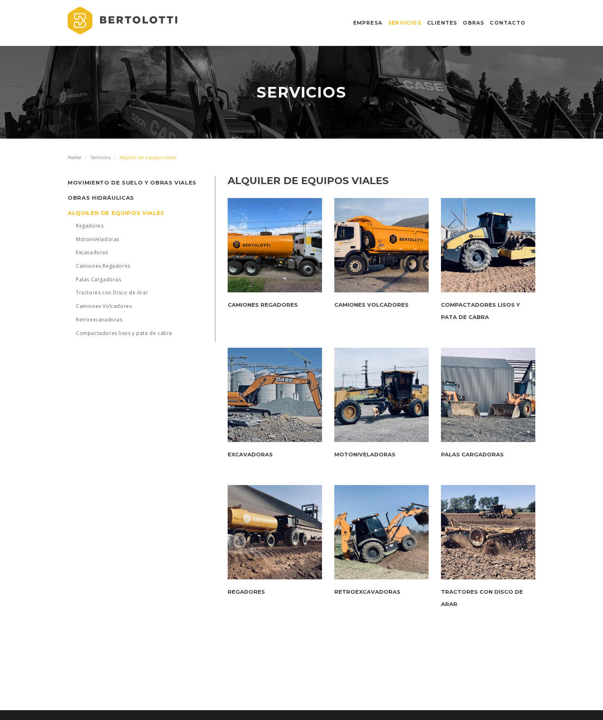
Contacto (507, 23)
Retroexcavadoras (99, 319)
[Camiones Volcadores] (381, 245)
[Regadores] (275, 532)
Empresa (367, 23)
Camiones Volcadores (104, 306)
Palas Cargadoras (98, 279)
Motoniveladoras (97, 239)
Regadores (89, 225)
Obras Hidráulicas (101, 197)
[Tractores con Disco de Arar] (488, 532)
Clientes (442, 23)
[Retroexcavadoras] (381, 532)
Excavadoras (92, 252)
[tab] (141, 182)
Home (74, 157)
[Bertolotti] (122, 20)
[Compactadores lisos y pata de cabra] (488, 245)
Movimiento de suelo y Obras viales (132, 182)
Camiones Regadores (103, 265)
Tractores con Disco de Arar (112, 292)
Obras (473, 23)
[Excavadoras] (275, 395)
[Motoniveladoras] (381, 395)
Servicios (404, 23)
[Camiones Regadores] (275, 245)
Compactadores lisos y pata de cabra (124, 333)
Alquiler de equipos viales (116, 213)
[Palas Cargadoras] (488, 395)
